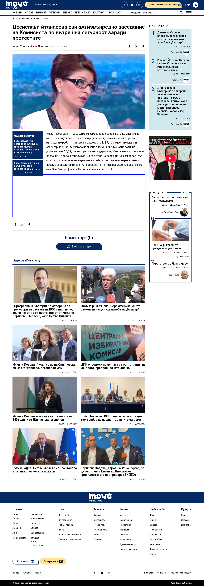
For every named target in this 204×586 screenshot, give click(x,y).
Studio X (188, 583)
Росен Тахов (173, 275)
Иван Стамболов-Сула (169, 212)
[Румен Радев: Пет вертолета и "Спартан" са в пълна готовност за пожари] (44, 446)
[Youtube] (132, 5)
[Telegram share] (142, 46)
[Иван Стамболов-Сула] (184, 212)
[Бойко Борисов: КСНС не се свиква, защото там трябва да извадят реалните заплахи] (113, 395)
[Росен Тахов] (184, 274)
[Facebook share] (129, 46)
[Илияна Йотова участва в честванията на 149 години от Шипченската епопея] (44, 395)
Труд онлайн (27, 46)
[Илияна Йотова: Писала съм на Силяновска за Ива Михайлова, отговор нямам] (44, 343)
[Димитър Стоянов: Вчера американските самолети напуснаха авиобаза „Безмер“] (113, 284)
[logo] (17, 5)
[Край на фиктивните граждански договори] (170, 230)
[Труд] (100, 497)
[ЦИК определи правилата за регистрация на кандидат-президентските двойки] (113, 343)
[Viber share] (136, 46)
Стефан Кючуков (181, 256)
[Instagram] (139, 5)
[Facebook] (124, 5)
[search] (181, 12)
